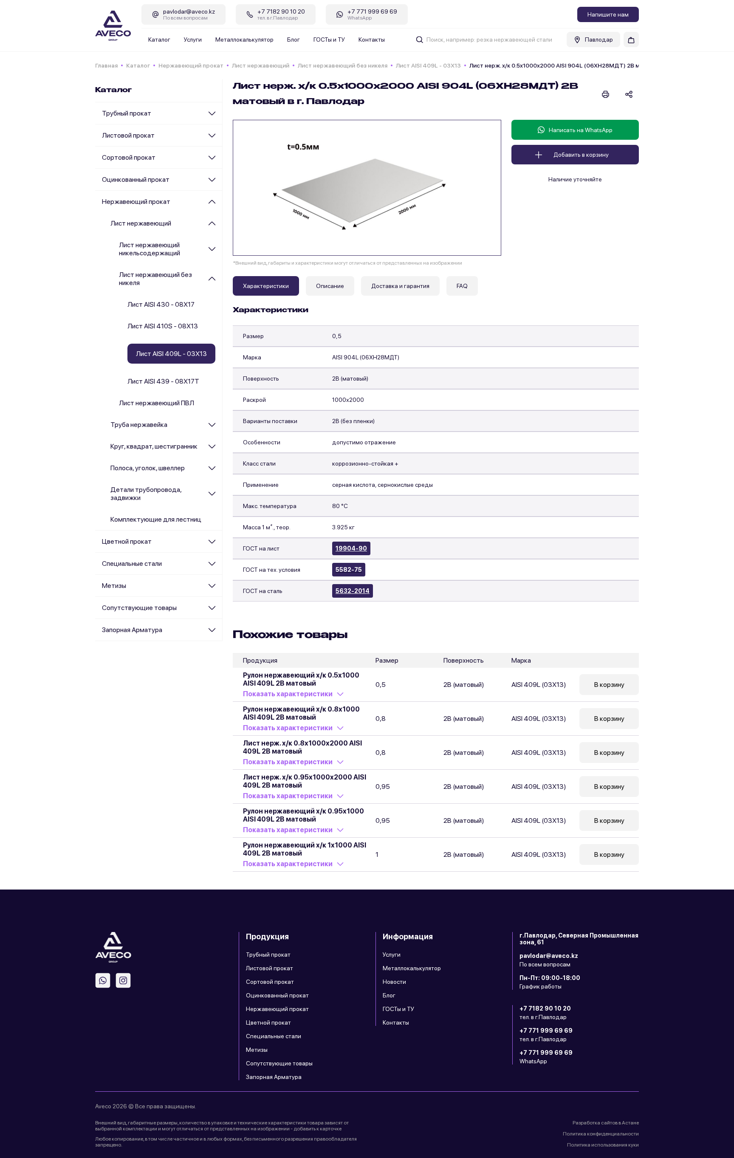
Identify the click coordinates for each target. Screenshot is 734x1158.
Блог (293, 39)
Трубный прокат (126, 113)
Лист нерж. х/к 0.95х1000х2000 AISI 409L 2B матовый (304, 781)
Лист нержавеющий (260, 65)
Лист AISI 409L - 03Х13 (428, 65)
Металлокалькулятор (244, 39)
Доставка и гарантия (400, 285)
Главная (106, 65)
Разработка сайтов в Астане (606, 1123)
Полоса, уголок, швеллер (147, 468)
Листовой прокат (128, 135)
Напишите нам (608, 14)
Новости (394, 981)
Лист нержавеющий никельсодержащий (149, 249)
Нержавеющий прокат (190, 65)
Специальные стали (132, 563)
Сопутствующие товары (139, 608)
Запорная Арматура (132, 630)
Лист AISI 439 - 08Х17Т (163, 381)
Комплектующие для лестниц (155, 519)
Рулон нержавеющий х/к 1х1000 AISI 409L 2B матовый (304, 849)
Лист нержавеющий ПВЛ (156, 403)
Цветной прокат (127, 541)
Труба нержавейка (138, 425)
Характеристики (266, 285)
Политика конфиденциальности (601, 1134)
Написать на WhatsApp (581, 130)
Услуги (193, 39)
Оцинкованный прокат (135, 179)
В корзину (609, 685)
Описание (330, 285)
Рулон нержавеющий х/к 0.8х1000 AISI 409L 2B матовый (301, 713)
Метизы (114, 586)
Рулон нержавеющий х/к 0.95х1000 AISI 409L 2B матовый (303, 815)
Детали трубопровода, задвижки (145, 494)
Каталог (159, 39)
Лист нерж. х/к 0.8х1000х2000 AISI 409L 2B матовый (302, 747)
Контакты (372, 39)
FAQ (462, 285)
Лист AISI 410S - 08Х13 (162, 326)
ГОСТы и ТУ (329, 39)
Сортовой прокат (128, 157)
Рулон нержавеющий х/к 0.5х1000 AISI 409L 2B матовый (301, 679)
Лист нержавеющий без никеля (342, 65)
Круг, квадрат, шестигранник (154, 446)
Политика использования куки (603, 1145)
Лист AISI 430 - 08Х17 (161, 304)
